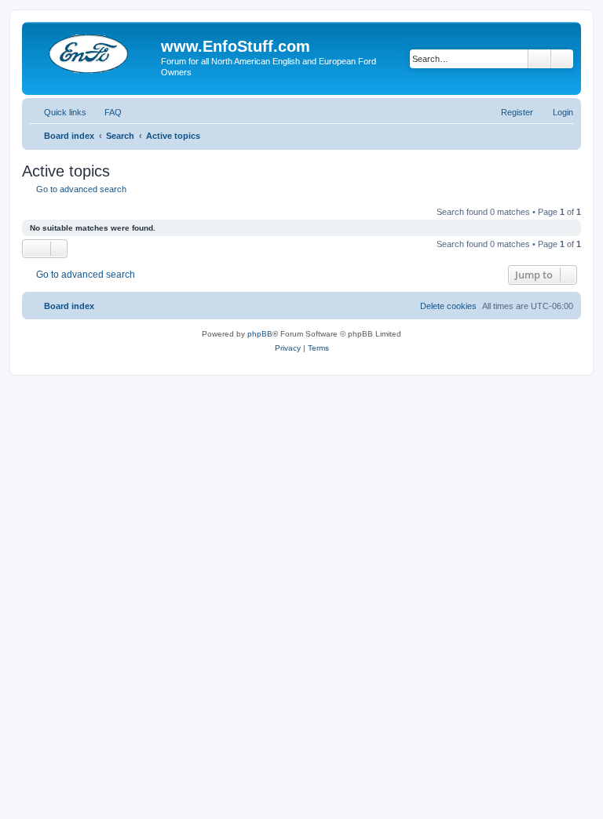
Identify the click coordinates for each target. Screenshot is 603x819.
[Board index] (93, 51)
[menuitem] (106, 112)
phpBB (259, 333)
